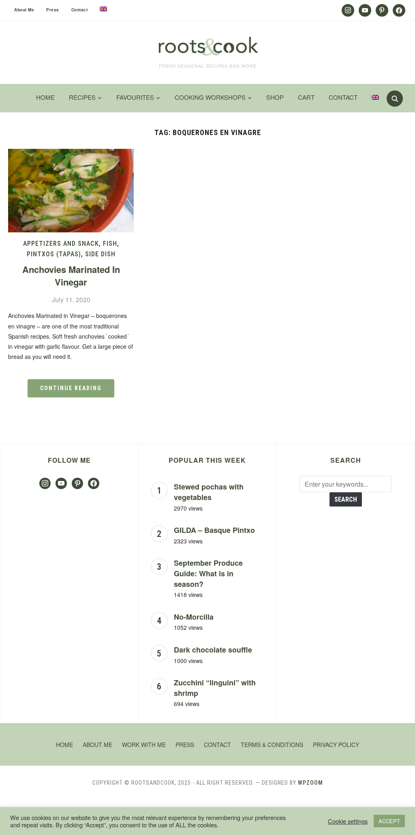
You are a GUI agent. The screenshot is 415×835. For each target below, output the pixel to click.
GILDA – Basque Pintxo (214, 530)
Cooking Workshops (210, 97)
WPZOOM (310, 782)
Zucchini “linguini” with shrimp (215, 687)
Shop (275, 97)
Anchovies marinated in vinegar (71, 275)
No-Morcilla (194, 617)
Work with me (144, 745)
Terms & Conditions (272, 745)
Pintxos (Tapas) (54, 254)
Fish (110, 243)
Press (52, 10)
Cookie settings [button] (348, 821)
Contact (79, 10)
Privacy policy (336, 745)
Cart (306, 97)
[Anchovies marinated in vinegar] (71, 154)
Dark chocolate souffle (213, 649)
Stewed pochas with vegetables (209, 491)
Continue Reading (71, 388)
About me (24, 10)
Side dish (100, 254)
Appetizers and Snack (61, 243)
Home (45, 97)
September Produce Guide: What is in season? (208, 573)
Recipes (82, 97)
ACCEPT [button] (389, 821)
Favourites (135, 97)
